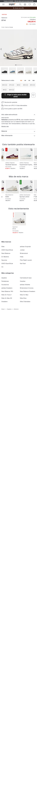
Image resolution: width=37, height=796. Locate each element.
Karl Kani (23, 263)
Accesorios (5, 285)
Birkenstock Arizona (26, 288)
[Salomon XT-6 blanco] (19, 218)
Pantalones (5, 281)
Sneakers (4, 301)
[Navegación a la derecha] (35, 49)
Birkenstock (24, 253)
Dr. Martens (5, 257)
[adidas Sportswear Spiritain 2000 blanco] (26, 186)
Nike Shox (23, 298)
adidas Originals (25, 247)
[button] (18, 47)
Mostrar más (5, 126)
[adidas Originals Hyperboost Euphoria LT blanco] (26, 154)
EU (21, 80)
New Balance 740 (7, 291)
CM (33, 80)
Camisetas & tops (26, 278)
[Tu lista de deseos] (30, 4)
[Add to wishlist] (33, 95)
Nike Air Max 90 (6, 298)
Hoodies (22, 281)
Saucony (4, 260)
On (2, 267)
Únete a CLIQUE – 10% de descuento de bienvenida (18, 1)
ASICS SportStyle (7, 250)
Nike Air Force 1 (6, 295)
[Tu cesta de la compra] (34, 4)
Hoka (21, 257)
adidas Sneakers (6, 288)
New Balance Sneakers (27, 291)
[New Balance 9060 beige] (12, 186)
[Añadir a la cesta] (3, 150)
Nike (2, 247)
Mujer (3, 309)
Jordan (22, 250)
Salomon (4, 18)
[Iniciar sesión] (25, 4)
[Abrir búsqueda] (20, 4)
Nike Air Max (24, 295)
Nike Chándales (25, 301)
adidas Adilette (25, 285)
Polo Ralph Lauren (26, 260)
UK (25, 80)
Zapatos (4, 278)
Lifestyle (16, 309)
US (29, 80)
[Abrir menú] (3, 4)
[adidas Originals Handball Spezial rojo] (12, 154)
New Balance (5, 253)
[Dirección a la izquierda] (1, 49)
